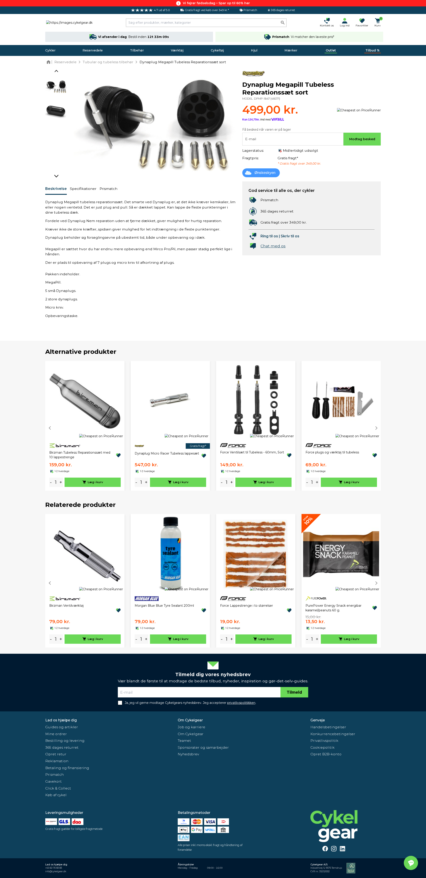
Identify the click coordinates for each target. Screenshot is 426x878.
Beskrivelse (56, 189)
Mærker (290, 50)
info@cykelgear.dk (55, 871)
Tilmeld (294, 692)
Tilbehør (137, 50)
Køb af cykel (56, 795)
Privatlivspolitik (324, 740)
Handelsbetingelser (328, 727)
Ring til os (269, 236)
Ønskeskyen (264, 173)
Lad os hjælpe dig (61, 720)
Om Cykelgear (190, 720)
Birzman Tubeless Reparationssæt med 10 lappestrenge (79, 455)
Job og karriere (191, 727)
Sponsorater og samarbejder (203, 747)
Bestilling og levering (65, 740)
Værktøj (177, 50)
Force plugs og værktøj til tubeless (332, 452)
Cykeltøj (217, 50)
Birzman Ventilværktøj (66, 606)
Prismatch (108, 189)
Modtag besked (362, 139)
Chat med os (273, 246)
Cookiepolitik (322, 747)
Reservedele (93, 50)
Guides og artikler (61, 727)
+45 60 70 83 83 (53, 867)
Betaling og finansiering (67, 768)
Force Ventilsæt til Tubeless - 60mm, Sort (252, 452)
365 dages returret (62, 747)
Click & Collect (58, 788)
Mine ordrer (56, 734)
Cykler (50, 50)
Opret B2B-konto (325, 754)
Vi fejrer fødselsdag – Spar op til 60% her (216, 3)
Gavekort (53, 781)
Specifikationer (83, 189)
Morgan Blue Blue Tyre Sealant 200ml (164, 606)
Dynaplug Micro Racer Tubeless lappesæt (167, 453)
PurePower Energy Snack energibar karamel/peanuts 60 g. (333, 608)
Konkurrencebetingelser (332, 734)
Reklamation (56, 761)
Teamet (184, 740)
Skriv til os (290, 236)
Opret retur (55, 754)
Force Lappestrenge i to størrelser (246, 606)
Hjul (254, 50)
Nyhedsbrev (188, 754)
